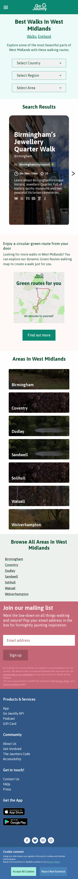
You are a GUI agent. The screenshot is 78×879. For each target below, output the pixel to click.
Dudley (10, 571)
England (44, 36)
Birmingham (14, 559)
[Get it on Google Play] (15, 821)
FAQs (6, 784)
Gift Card (9, 724)
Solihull (10, 582)
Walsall (10, 588)
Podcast (9, 718)
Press (7, 789)
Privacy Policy (53, 862)
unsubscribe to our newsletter (18, 674)
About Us (9, 744)
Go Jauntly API (13, 713)
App (6, 708)
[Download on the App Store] (15, 811)
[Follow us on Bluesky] (35, 840)
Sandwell (11, 576)
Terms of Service (11, 684)
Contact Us (11, 779)
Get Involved (12, 749)
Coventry (11, 565)
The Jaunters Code (16, 754)
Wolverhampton (16, 594)
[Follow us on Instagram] (51, 840)
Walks (32, 36)
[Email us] (43, 840)
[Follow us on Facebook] (27, 840)
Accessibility (12, 759)
